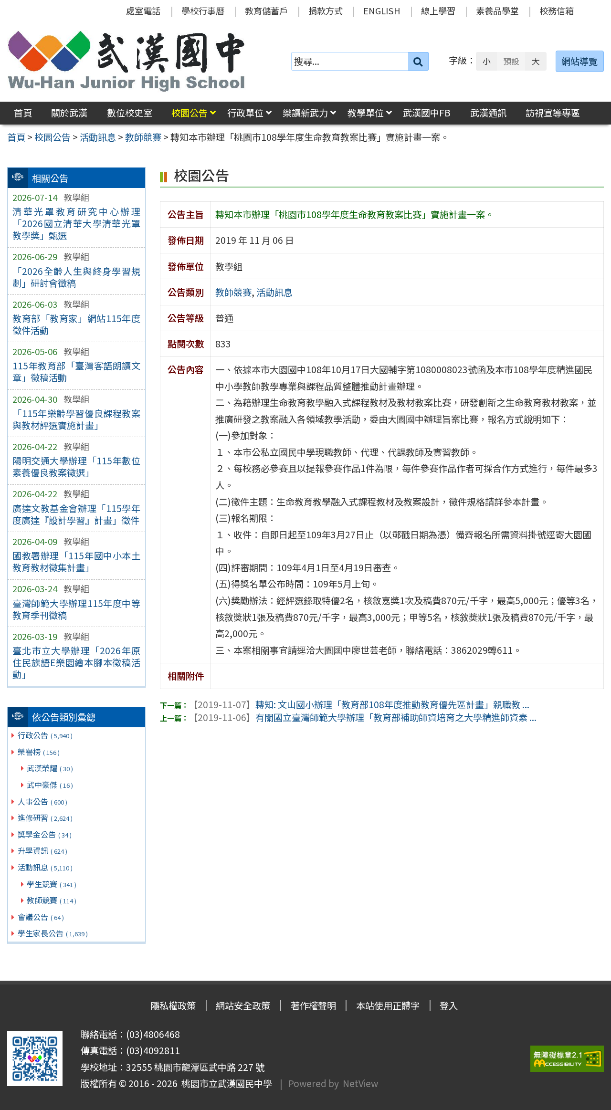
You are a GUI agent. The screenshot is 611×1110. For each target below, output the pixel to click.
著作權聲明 (313, 1005)
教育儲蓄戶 (266, 10)
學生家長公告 (53, 933)
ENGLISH (381, 10)
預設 (511, 61)
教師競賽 (51, 900)
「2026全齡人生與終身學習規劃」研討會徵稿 (76, 277)
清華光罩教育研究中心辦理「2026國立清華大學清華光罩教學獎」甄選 (76, 223)
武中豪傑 (50, 784)
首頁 (23, 112)
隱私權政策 (173, 1005)
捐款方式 (325, 10)
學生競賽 (51, 884)
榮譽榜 (39, 751)
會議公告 (41, 916)
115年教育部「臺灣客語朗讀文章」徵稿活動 (76, 371)
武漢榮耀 (50, 768)
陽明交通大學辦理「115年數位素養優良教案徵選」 (76, 466)
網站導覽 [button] (579, 61)
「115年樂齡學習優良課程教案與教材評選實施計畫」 (76, 419)
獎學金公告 (45, 834)
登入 (449, 1005)
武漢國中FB (427, 112)
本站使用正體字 (388, 1005)
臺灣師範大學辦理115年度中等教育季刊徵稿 (76, 609)
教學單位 (366, 112)
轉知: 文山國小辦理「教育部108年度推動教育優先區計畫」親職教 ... (359, 704)
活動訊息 (45, 867)
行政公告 (45, 735)
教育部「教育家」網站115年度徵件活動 (76, 324)
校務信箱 (556, 10)
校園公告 (189, 112)
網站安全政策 (243, 1005)
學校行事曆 (202, 10)
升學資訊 (42, 850)
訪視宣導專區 (553, 112)
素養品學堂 (497, 10)
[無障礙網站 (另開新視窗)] (567, 1059)
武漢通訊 (488, 112)
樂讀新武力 (305, 112)
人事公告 (42, 801)
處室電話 (143, 10)
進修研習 (45, 817)
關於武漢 (69, 112)
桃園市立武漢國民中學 (225, 1083)
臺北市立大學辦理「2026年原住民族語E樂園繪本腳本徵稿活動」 (76, 662)
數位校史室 (129, 112)
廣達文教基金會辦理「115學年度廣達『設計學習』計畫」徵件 (76, 514)
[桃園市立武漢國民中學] (126, 61)
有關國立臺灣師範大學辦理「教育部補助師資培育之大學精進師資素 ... (363, 717)
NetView (360, 1083)
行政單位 (245, 112)
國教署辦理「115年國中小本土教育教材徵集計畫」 (76, 561)
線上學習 (438, 10)
